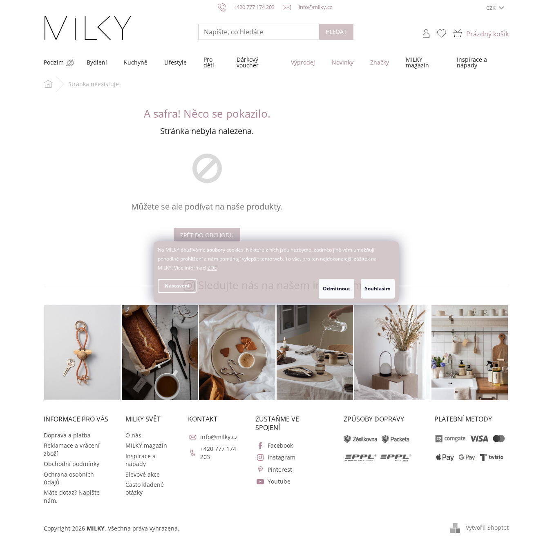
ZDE (212, 267)
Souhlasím (378, 288)
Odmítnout (336, 288)
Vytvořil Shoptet (487, 527)
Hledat (336, 32)
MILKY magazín (146, 445)
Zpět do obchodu (207, 235)
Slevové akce (142, 474)
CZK (491, 7)
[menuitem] (54, 62)
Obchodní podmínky (71, 464)
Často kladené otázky (144, 488)
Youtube (279, 481)
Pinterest (280, 469)
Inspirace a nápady (140, 460)
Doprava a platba (67, 435)
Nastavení (177, 285)
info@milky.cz (219, 437)
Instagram (281, 457)
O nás (133, 435)
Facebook (280, 445)
